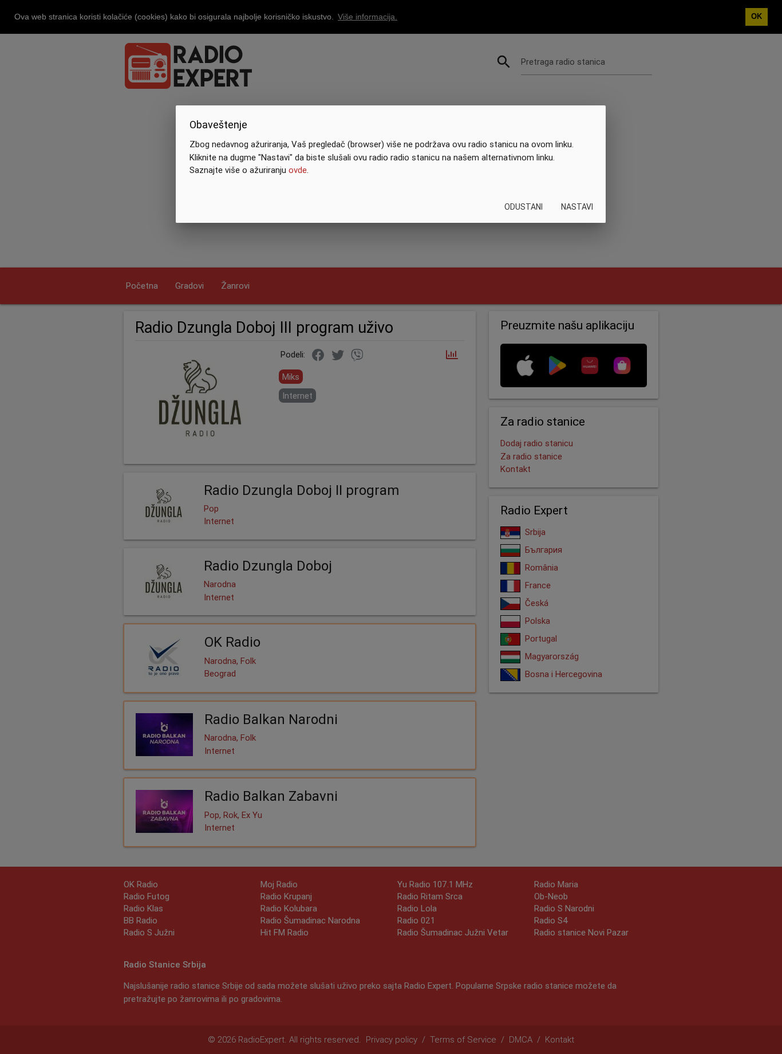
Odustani (524, 207)
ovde (298, 169)
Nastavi (578, 207)
